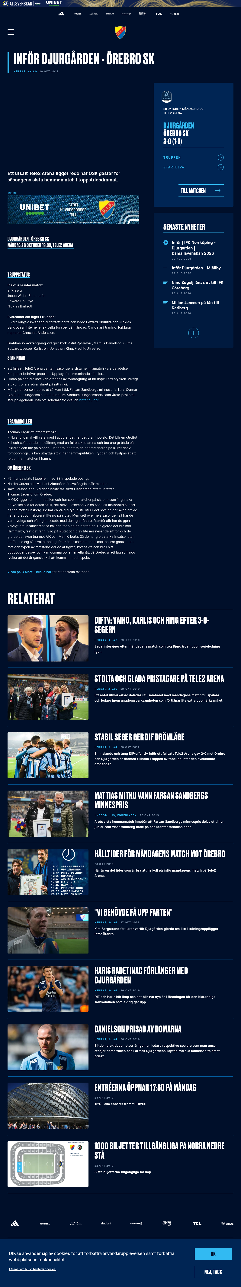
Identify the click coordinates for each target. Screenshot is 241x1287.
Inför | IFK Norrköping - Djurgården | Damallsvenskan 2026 (194, 248)
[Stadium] (109, 13)
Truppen (172, 157)
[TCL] (158, 13)
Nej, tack (213, 1272)
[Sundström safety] (126, 13)
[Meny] (11, 32)
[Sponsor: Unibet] (54, 3)
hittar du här (88, 400)
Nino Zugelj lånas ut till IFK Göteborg (197, 285)
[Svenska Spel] (142, 13)
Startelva (173, 167)
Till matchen (193, 190)
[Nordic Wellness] (93, 13)
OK (213, 1254)
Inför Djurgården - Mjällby (196, 268)
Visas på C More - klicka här (29, 572)
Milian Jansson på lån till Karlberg (195, 305)
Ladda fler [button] (193, 333)
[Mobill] (77, 13)
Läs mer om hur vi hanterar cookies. (32, 1269)
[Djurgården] (120, 32)
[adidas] (61, 13)
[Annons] (73, 209)
